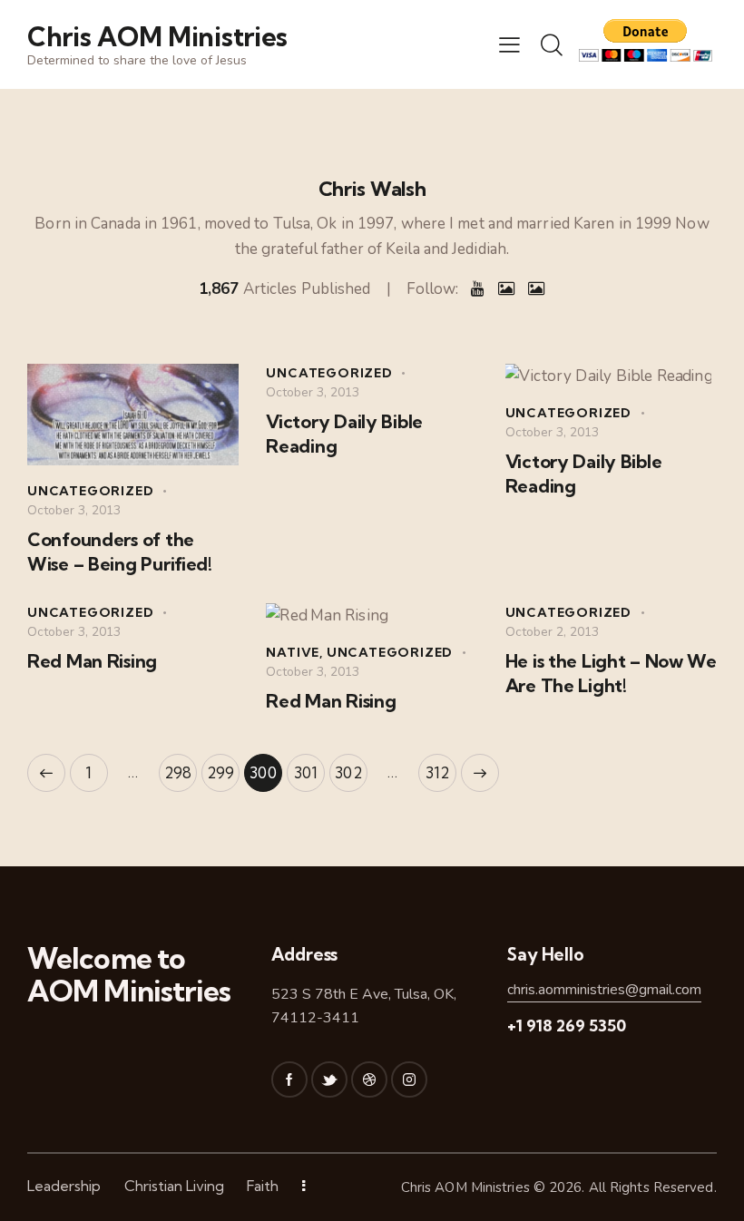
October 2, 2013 (552, 631)
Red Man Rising (92, 661)
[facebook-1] (289, 1079)
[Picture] (506, 289)
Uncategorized (90, 491)
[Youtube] (477, 289)
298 (180, 768)
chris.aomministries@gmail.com (604, 990)
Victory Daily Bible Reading (344, 433)
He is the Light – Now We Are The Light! (611, 673)
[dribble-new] (369, 1079)
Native (292, 652)
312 (441, 768)
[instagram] (409, 1079)
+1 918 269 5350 (566, 1025)
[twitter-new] (329, 1079)
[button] (509, 44)
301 (309, 768)
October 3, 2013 (74, 510)
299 (223, 768)
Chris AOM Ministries (465, 1187)
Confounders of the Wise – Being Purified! (119, 551)
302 (351, 768)
